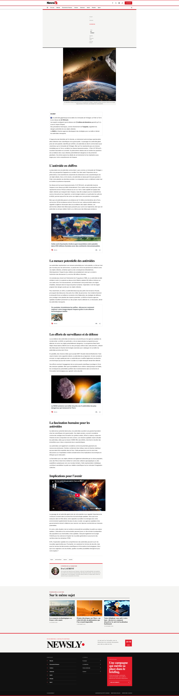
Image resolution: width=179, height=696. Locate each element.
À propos (92, 660)
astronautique (58, 559)
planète (70, 559)
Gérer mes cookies (127, 693)
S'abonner (128, 2)
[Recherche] (131, 7)
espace (65, 559)
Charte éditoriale (92, 668)
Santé (88, 7)
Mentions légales (115, 693)
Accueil (91, 16)
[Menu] (47, 7)
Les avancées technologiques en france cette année (60, 619)
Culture (76, 7)
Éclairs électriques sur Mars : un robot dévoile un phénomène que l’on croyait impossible (88, 620)
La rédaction (92, 664)
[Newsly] (52, 2)
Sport (99, 7)
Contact (92, 671)
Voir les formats (119, 682)
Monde (58, 7)
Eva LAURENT (67, 568)
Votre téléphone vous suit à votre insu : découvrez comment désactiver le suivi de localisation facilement (116, 621)
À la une (52, 7)
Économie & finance (67, 7)
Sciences (82, 7)
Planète (94, 7)
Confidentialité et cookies (102, 693)
